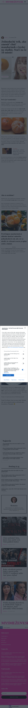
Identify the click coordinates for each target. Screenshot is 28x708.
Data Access (14, 379)
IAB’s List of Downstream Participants (15, 347)
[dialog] (14, 354)
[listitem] (14, 351)
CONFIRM (8, 375)
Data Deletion (6, 379)
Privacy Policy (21, 379)
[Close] (25, 328)
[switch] (23, 354)
